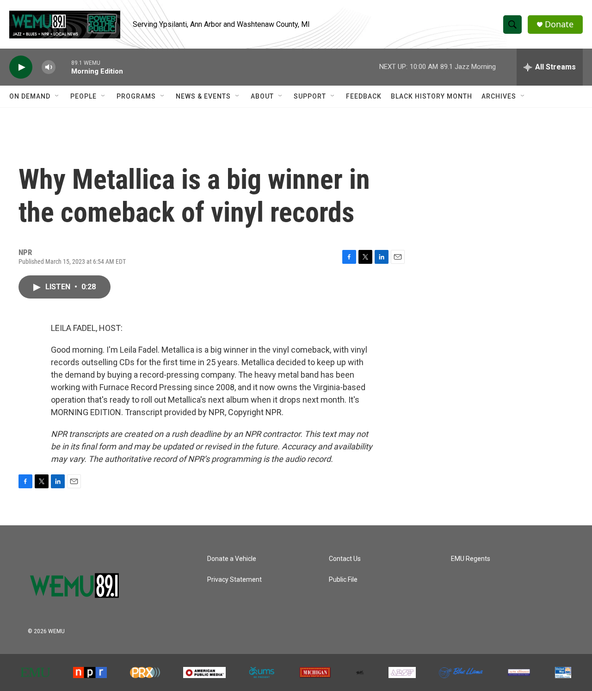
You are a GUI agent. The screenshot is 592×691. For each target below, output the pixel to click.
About (262, 96)
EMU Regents (470, 558)
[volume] (48, 67)
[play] (20, 67)
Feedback (364, 96)
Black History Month (431, 96)
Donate (559, 24)
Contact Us (345, 558)
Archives (498, 96)
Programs (136, 96)
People (83, 96)
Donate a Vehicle (231, 558)
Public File (343, 579)
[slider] (63, 67)
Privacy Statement (234, 579)
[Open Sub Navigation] (57, 96)
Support (310, 96)
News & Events (203, 96)
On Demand (29, 96)
